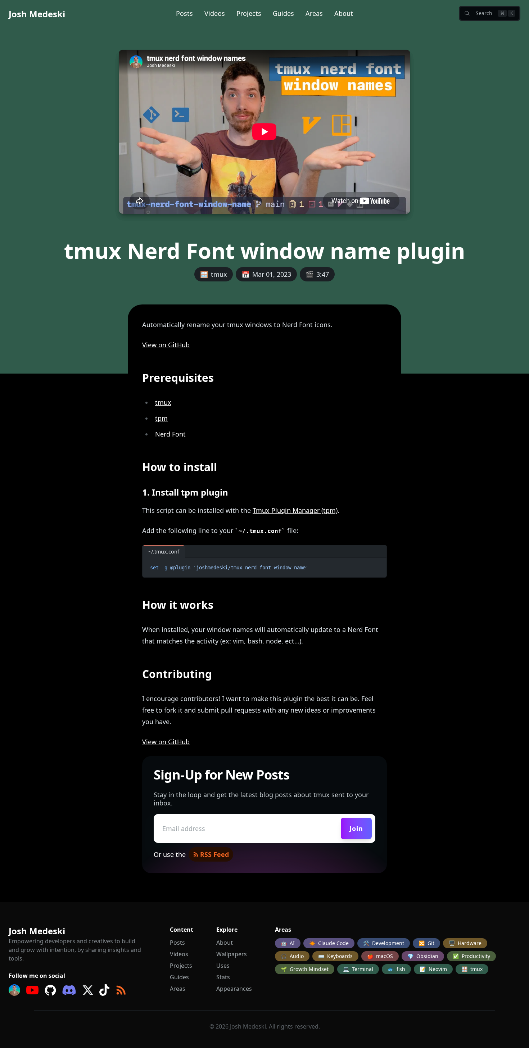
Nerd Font (170, 434)
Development (383, 943)
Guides (283, 13)
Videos (214, 13)
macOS (380, 956)
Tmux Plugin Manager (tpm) (295, 510)
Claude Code (329, 943)
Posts (184, 13)
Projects (248, 13)
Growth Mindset (305, 969)
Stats (223, 977)
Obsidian (422, 956)
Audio (292, 956)
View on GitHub (166, 344)
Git (426, 943)
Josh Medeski (37, 14)
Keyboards (335, 956)
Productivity (471, 956)
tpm (161, 418)
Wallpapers (231, 954)
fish (396, 969)
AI (288, 943)
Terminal (358, 969)
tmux (163, 402)
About (343, 13)
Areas (314, 13)
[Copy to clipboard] (378, 566)
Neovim (433, 969)
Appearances (234, 989)
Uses (223, 966)
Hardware (465, 943)
